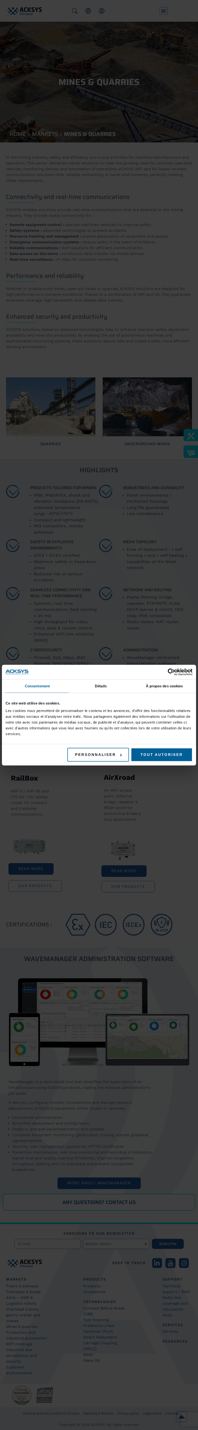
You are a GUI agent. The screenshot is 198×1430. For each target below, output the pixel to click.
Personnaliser (95, 755)
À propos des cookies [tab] (164, 686)
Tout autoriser (162, 755)
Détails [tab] (101, 686)
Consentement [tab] (37, 686)
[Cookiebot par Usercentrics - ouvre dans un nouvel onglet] (171, 672)
